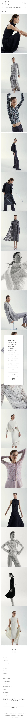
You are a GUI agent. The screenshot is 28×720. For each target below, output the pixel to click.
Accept (13, 369)
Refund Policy (5, 692)
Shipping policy (13, 715)
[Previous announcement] (2, 7)
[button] (2, 3)
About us (4, 657)
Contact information (21, 715)
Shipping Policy (6, 695)
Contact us (5, 660)
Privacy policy (23, 713)
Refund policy (17, 713)
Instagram (5, 670)
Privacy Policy (14, 364)
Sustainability (5, 663)
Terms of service (7, 715)
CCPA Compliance (6, 684)
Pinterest (5, 673)
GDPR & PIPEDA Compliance (8, 686)
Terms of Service (6, 678)
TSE (6, 713)
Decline (13, 374)
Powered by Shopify (10, 713)
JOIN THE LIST (14, 707)
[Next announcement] (25, 7)
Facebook (5, 668)
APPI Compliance (6, 681)
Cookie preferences (14, 717)
